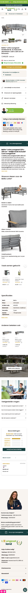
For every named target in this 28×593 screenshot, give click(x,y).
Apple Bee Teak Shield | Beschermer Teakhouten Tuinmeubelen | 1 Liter (19, 283)
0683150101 (12, 518)
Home (2, 17)
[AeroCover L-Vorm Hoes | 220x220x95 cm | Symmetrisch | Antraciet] (7, 273)
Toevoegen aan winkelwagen (14, 67)
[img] (6, 463)
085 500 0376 (17, 515)
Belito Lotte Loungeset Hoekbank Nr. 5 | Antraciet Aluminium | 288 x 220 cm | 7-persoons (6, 344)
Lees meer (4, 171)
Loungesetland (8, 589)
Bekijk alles (4, 317)
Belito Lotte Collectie (14, 368)
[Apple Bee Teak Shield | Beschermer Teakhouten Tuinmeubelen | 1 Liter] (19, 273)
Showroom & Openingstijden (14, 5)
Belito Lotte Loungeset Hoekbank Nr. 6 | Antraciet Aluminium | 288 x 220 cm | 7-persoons (19, 344)
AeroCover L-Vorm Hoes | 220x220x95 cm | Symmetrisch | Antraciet (6, 282)
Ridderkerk (8, 75)
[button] (25, 9)
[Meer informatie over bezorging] (22, 63)
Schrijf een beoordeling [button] (14, 449)
